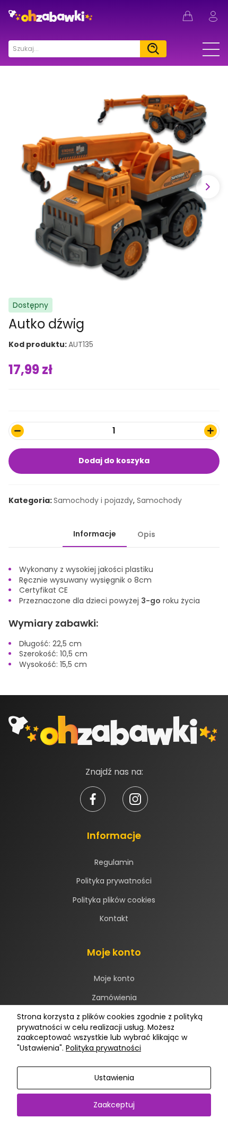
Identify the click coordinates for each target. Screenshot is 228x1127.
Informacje (94, 533)
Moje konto (114, 978)
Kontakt (114, 918)
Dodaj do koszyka (114, 460)
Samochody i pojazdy (93, 500)
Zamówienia (114, 997)
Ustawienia (114, 1077)
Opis (146, 534)
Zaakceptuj (114, 1104)
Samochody (159, 500)
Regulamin (114, 862)
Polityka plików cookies (114, 900)
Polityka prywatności (114, 880)
